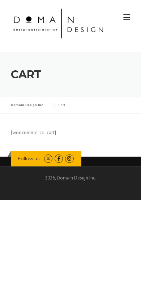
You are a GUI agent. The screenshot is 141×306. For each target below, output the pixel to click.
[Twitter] (48, 159)
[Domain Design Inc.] (58, 23)
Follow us (28, 158)
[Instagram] (69, 159)
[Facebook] (59, 159)
